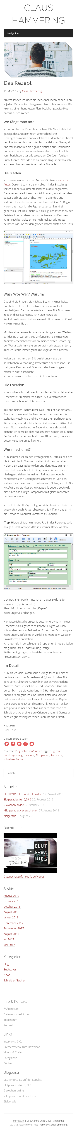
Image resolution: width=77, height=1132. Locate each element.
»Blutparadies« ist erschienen (21, 810)
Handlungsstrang (13, 755)
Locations (29, 755)
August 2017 (11, 934)
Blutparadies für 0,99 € (17, 799)
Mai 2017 (9, 945)
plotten (45, 755)
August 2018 (11, 912)
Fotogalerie (10, 1058)
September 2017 (14, 928)
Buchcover (10, 969)
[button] (6, 744)
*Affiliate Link (11, 1008)
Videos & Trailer (13, 1052)
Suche (19, 759)
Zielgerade (10, 816)
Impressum (10, 1019)
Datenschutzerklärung (17, 1014)
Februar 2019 (12, 901)
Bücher (8, 1063)
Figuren (56, 751)
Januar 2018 (11, 917)
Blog (17, 751)
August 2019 (11, 895)
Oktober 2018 (12, 906)
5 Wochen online (14, 805)
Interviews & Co (13, 1041)
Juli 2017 (9, 939)
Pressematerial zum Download (22, 1047)
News (7, 975)
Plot (38, 755)
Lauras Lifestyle (17, 1124)
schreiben (9, 759)
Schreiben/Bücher (31, 751)
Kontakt (8, 1025)
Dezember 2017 (13, 923)
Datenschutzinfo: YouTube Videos (24, 876)
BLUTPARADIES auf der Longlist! (23, 794)
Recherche (56, 755)
